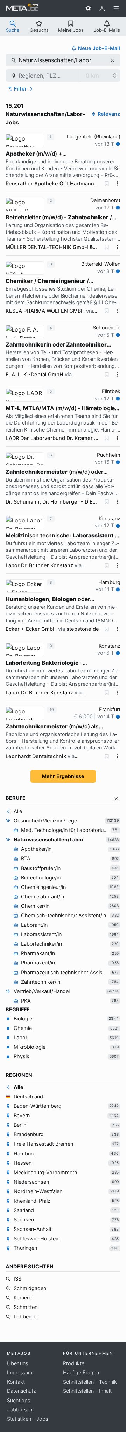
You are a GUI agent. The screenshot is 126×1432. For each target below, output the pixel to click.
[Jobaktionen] (117, 183)
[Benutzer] (102, 8)
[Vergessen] (107, 183)
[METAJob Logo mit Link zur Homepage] (22, 8)
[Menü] (116, 8)
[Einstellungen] (88, 8)
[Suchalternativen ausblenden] (116, 799)
